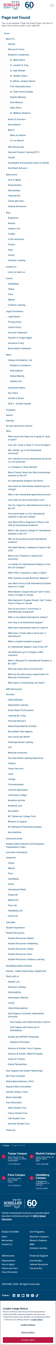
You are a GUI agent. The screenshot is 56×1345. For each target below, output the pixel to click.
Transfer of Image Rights (20, 338)
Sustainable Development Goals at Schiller (28, 163)
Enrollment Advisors (17, 168)
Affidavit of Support (17, 821)
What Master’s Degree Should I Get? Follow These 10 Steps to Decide (29, 593)
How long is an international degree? (25, 622)
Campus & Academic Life (20, 360)
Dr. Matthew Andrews (20, 113)
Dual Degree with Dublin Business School (30, 1022)
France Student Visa (17, 1113)
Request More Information (18, 1086)
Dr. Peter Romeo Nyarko (21, 91)
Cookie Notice (37, 1320)
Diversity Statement (17, 332)
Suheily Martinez (18, 97)
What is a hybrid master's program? (25, 641)
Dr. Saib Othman (17, 70)
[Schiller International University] (19, 5)
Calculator (10, 922)
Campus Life (14, 228)
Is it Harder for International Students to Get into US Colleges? (29, 566)
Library (11, 1003)
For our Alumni (17, 140)
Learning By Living (17, 715)
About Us (10, 39)
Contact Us (11, 267)
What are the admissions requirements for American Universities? (28, 676)
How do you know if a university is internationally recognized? (24, 610)
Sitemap (10, 420)
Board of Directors (17, 119)
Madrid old (13, 900)
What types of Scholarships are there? (26, 683)
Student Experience (15, 927)
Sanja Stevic (16, 107)
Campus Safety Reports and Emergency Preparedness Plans (25, 845)
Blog (8, 212)
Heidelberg (13, 284)
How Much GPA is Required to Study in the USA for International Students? (28, 524)
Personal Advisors (17, 721)
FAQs (8, 431)
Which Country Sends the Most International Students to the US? (29, 474)
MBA (32, 1244)
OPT (10, 747)
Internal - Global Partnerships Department (26, 971)
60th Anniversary (16, 147)
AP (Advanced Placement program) (25, 827)
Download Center (14, 838)
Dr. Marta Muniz (17, 60)
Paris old (12, 905)
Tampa (11, 289)
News (9, 354)
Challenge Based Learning (20, 742)
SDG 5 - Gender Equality (19, 403)
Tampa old (13, 894)
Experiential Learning (18, 705)
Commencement (16, 784)
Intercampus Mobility (18, 997)
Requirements (14, 185)
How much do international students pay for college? (29, 488)
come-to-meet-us (16, 272)
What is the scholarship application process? (29, 494)
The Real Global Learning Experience (25, 758)
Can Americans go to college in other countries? (25, 653)
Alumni (11, 130)
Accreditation (14, 124)
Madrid (11, 299)
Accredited (13, 811)
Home (7, 33)
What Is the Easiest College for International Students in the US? (29, 532)
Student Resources (15, 933)
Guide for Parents (16, 1059)
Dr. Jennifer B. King (19, 65)
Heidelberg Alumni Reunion (19, 966)
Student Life (16, 381)
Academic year (15, 805)
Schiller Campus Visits (17, 1092)
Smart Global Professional (20, 710)
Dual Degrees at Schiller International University (26, 1015)
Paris (10, 294)
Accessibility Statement (19, 348)
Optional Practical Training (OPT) (23, 152)
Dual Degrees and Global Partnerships (24, 1070)
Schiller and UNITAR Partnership (23, 1037)
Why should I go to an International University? (24, 452)
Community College (17, 795)
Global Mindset (15, 699)
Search (9, 415)
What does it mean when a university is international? (27, 634)
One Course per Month (19, 737)
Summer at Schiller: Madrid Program (25, 1054)
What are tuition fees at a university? (25, 669)
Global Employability (18, 1008)
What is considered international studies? (28, 617)
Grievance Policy (16, 343)
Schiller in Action (16, 398)
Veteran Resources (17, 206)
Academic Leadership (18, 54)
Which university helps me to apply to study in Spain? (29, 438)
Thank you (10, 1130)
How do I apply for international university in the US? (29, 507)
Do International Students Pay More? (25, 481)
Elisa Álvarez (16, 102)
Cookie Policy (14, 327)
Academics (13, 218)
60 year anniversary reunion (19, 426)
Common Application (18, 790)
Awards (11, 223)
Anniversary (7, 1240)
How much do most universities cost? (26, 500)
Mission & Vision (16, 49)
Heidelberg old (15, 910)
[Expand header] (52, 5)
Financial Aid (14, 195)
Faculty (11, 157)
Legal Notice (14, 316)
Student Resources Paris (20, 954)
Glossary (10, 694)
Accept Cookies (28, 1340)
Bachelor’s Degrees (39, 1236)
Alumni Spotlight (14, 1097)
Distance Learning (16, 260)
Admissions (12, 174)
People (11, 244)
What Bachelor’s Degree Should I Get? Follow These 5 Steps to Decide (30, 602)
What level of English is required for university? (25, 557)
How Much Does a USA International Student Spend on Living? (29, 585)
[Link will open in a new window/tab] (14, 1295)
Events (9, 278)
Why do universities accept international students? (27, 540)
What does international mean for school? (28, 627)
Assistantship (14, 832)
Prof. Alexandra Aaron (20, 86)
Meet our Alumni (18, 135)
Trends (11, 255)
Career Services (15, 768)
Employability (16, 370)
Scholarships (14, 190)
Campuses (11, 857)
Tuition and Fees (16, 201)
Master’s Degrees (38, 1240)
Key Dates (13, 393)
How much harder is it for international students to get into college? (26, 515)
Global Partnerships (17, 1064)
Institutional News (17, 387)
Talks (10, 250)
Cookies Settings (28, 1325)
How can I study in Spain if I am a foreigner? (29, 445)
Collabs (11, 234)
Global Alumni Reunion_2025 (20, 1081)
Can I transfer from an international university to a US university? (29, 460)
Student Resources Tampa (20, 949)
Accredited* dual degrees (20, 731)
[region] (28, 1323)
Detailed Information (20, 1042)
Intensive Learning (17, 987)
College (11, 779)
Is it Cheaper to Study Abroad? (23, 467)
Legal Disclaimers (15, 311)
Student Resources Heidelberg (23, 943)
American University (17, 752)
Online (11, 884)
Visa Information (14, 1102)
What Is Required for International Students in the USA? (30, 662)
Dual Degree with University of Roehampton (25, 1029)
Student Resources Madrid (21, 938)
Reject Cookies (28, 1332)
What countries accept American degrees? (28, 578)
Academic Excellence (20, 365)
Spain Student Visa (17, 1108)
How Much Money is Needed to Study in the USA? (29, 549)
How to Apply (14, 180)
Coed (10, 774)
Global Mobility (17, 376)
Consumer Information (16, 852)
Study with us (12, 976)
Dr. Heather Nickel (18, 76)
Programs (10, 410)
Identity (11, 44)
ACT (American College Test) (22, 816)
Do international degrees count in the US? (28, 647)
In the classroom (16, 239)
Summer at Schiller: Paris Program (24, 1048)
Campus (12, 763)
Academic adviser (16, 800)
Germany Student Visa (18, 1123)
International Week (17, 889)
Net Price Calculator (15, 1076)
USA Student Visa (16, 1118)
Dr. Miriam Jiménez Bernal (22, 81)
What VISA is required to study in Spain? (27, 573)
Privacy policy (14, 322)
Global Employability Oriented (22, 726)
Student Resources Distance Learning (26, 959)
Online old (13, 916)
